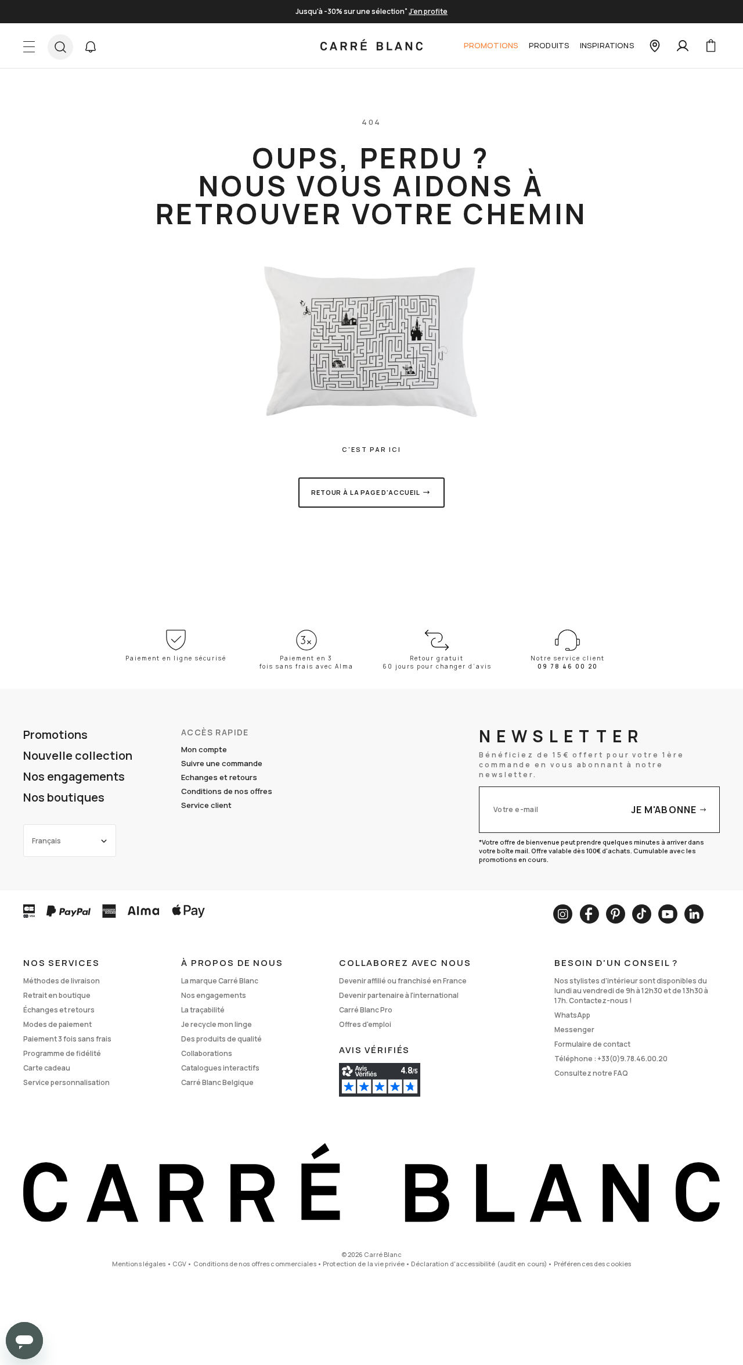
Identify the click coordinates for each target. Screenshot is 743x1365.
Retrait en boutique (57, 995)
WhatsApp (572, 1015)
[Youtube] (667, 914)
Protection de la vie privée (364, 1263)
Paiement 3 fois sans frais (67, 1039)
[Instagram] (562, 914)
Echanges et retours (219, 777)
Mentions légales (139, 1263)
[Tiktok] (641, 914)
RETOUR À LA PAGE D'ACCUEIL (365, 492)
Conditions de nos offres (226, 791)
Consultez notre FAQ (591, 1073)
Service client (206, 805)
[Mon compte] (682, 46)
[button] (91, 47)
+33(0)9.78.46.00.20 (632, 1059)
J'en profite (428, 11)
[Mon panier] (710, 46)
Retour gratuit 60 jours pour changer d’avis (437, 662)
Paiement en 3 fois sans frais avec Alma (306, 662)
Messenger (574, 1029)
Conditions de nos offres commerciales (254, 1263)
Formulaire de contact (592, 1044)
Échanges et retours (59, 1010)
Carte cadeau (46, 1068)
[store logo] (371, 46)
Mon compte (204, 749)
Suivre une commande (221, 763)
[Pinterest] (615, 914)
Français (46, 841)
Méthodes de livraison (61, 981)
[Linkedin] (694, 914)
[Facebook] (589, 914)
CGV (179, 1263)
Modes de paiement (57, 1024)
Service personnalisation (66, 1082)
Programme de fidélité (62, 1053)
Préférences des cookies (593, 1263)
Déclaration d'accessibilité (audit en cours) (479, 1263)
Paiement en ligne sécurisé (175, 658)
